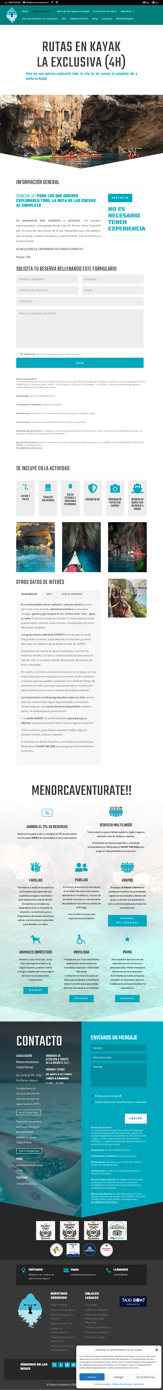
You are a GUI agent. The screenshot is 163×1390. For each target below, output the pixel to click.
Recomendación (29, 594)
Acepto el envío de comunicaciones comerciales (121, 1101)
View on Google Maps (29, 1150)
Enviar (135, 1118)
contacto (120, 198)
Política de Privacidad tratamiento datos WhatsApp (96, 1318)
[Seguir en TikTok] (67, 1364)
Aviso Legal (139, 1384)
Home (25, 11)
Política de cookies (102, 1384)
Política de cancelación (97, 1332)
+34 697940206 (26, 1184)
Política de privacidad (122, 1384)
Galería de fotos (79, 19)
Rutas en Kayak (59, 1304)
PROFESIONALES (125, 19)
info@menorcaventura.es (83, 1274)
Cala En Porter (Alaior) (38, 1278)
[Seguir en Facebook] (60, 1364)
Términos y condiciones (98, 1327)
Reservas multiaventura (127, 921)
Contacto (107, 19)
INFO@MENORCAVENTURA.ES (29, 448)
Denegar (119, 1377)
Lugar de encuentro (71, 594)
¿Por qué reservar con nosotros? (40, 19)
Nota (49, 594)
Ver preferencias (145, 1377)
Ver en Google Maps (28, 1112)
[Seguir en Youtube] (73, 1364)
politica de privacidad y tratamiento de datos (58, 354)
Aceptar (92, 1377)
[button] (156, 1349)
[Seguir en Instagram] (54, 1364)
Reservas (36, 990)
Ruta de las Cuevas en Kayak (73, 11)
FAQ (64, 19)
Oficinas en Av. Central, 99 (40, 1274)
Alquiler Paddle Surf (61, 1323)
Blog (94, 19)
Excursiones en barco (105, 11)
